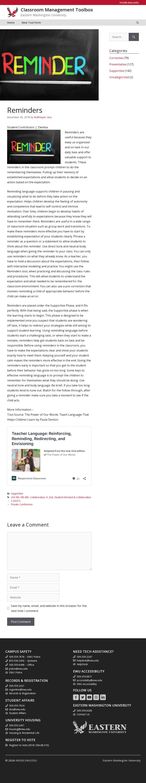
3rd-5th (15, 497)
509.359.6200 (84, 710)
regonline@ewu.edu (20, 689)
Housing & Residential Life (24, 733)
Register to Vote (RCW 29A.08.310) (29, 745)
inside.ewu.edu (129, 2)
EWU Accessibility (87, 684)
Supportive (17, 493)
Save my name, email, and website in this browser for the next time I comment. (49, 608)
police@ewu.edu (18, 668)
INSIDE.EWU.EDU (26, 760)
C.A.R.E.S (15, 500)
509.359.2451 (16, 725)
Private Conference (22, 504)
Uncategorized (119, 77)
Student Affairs (17, 713)
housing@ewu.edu (19, 729)
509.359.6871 (84, 676)
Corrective (116, 58)
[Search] (134, 37)
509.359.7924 (16, 705)
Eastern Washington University (122, 760)
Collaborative (37, 497)
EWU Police (15, 672)
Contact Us (83, 714)
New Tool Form (31, 22)
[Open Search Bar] (137, 22)
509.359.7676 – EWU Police (24, 656)
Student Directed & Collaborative (72, 497)
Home (11, 22)
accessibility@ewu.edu (89, 680)
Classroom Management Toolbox (57, 10)
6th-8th (25, 497)
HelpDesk (82, 664)
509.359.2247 (84, 656)
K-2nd (49, 497)
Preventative (117, 64)
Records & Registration (22, 693)
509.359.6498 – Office (21, 664)
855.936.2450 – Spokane (23, 660)
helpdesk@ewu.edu (88, 660)
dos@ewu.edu (17, 709)
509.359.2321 (16, 685)
